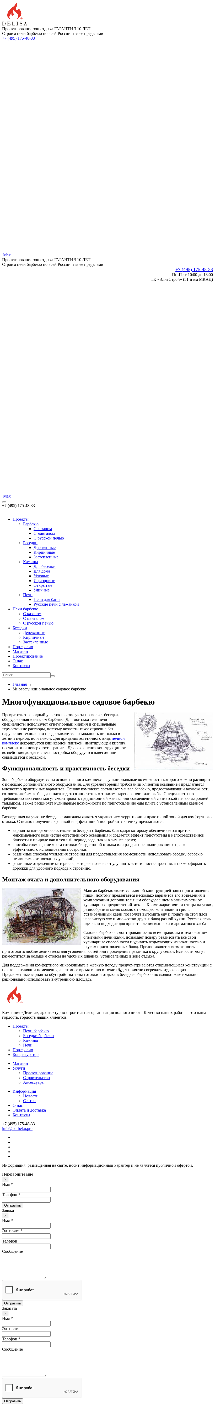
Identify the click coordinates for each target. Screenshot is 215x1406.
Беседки (30, 543)
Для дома (42, 571)
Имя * (7, 1184)
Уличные (42, 590)
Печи (28, 595)
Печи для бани (47, 599)
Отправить (12, 1205)
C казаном (43, 528)
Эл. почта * (12, 1231)
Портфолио (23, 646)
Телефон (9, 1241)
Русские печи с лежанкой (56, 604)
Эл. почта (10, 1328)
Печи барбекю (25, 609)
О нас (18, 661)
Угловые (41, 576)
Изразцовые (44, 580)
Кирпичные (44, 552)
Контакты (21, 665)
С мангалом (33, 618)
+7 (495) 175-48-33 (18, 38)
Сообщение (12, 1251)
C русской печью (49, 538)
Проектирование (28, 656)
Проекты (21, 519)
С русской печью (38, 623)
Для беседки (45, 566)
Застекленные (46, 557)
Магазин (20, 651)
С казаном (32, 613)
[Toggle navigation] (4, 502)
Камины (30, 561)
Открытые (43, 585)
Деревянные (45, 547)
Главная (20, 684)
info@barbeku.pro (17, 1128)
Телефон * (11, 1194)
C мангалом (44, 533)
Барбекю (31, 524)
